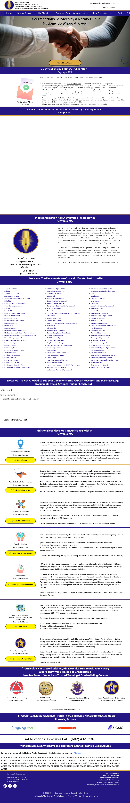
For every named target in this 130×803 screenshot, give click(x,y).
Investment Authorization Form (103, 291)
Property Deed (10, 345)
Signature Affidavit (54, 294)
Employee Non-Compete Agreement (61, 343)
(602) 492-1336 (109, 7)
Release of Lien (10, 358)
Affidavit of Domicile (55, 335)
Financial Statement (12, 316)
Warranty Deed (53, 326)
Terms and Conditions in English (107, 782)
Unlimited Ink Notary (22, 2)
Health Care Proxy (11, 318)
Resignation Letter (11, 362)
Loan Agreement (10, 328)
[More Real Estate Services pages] (113, 13)
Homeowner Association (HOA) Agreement (63, 365)
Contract (7, 308)
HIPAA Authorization (54, 362)
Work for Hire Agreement (56, 331)
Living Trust (8, 326)
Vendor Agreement (54, 321)
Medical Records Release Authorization (19, 333)
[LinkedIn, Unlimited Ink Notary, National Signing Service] (5, 786)
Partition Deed (96, 328)
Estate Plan (51, 350)
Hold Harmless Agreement (14, 321)
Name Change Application (14, 338)
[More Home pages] (13, 13)
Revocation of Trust (99, 353)
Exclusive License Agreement (58, 353)
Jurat (93, 294)
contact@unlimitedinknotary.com (102, 3)
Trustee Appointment (99, 365)
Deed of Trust (9, 311)
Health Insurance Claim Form (57, 360)
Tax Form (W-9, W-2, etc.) (57, 303)
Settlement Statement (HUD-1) (103, 355)
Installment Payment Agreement (59, 370)
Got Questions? (35, 739)
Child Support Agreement (57, 338)
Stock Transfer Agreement (101, 358)
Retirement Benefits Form (14, 365)
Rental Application (98, 350)
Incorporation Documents (57, 367)
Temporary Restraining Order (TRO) (105, 360)
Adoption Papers (10, 289)
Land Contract (96, 296)
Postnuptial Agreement (100, 338)
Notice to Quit (96, 321)
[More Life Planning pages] (51, 13)
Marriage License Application (15, 331)
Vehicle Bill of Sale (54, 318)
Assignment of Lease (12, 296)
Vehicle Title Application (100, 367)
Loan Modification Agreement (102, 306)
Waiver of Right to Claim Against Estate (62, 323)
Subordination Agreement (57, 301)
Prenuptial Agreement (12, 343)
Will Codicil (51, 328)
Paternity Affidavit (98, 331)
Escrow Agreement (54, 348)
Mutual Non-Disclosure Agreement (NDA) (20, 335)
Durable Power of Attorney (14, 313)
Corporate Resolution (55, 340)
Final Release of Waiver (56, 355)
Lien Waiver (95, 301)
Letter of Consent (98, 298)
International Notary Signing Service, (29, 6)
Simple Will (51, 296)
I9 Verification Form (74, 84)
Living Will (94, 303)
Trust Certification (54, 311)
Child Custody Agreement (14, 306)
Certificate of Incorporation (15, 303)
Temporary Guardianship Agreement (61, 306)
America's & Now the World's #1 (27, 4)
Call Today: (28, 270)
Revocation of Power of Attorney (17, 367)
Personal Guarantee (98, 333)
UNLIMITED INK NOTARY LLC (16, 777)
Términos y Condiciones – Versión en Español (103, 785)
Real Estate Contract (12, 355)
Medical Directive (97, 311)
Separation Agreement (56, 289)
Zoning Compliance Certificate (59, 333)
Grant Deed (51, 358)
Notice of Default (98, 318)
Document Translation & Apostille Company (31, 8)
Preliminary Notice (98, 340)
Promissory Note (10, 348)
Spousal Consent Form (55, 298)
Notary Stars (83, 793)
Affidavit (7, 291)
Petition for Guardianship (100, 335)
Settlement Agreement (56, 291)
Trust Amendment (54, 308)
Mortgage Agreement (99, 313)
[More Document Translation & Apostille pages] (89, 13)
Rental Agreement (11, 360)
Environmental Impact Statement (59, 345)
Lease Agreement (11, 323)
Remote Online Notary (111, 775)
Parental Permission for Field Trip (104, 326)
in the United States (20, 514)
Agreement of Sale (11, 294)
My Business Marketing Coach (64, 793)
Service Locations (112, 773)
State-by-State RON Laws (109, 778)
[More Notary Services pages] (34, 13)
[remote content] (65, 163)
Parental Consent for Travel (15, 340)
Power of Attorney (11, 350)
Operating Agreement (99, 323)
